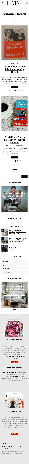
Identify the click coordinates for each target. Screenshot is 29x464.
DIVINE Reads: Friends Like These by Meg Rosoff (14, 69)
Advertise (11, 446)
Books (12, 63)
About (3, 446)
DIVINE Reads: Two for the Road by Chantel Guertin (14, 139)
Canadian (17, 348)
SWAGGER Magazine (9, 372)
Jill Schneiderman (18, 74)
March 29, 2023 (9, 145)
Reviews (16, 63)
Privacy (6, 448)
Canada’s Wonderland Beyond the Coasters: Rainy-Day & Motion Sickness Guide (17, 240)
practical (11, 356)
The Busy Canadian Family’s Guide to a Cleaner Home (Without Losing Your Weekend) (14, 291)
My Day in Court (14, 248)
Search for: (4, 174)
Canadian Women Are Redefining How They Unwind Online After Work (17, 232)
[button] (13, 213)
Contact (19, 446)
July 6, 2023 (9, 74)
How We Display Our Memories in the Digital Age (14, 195)
